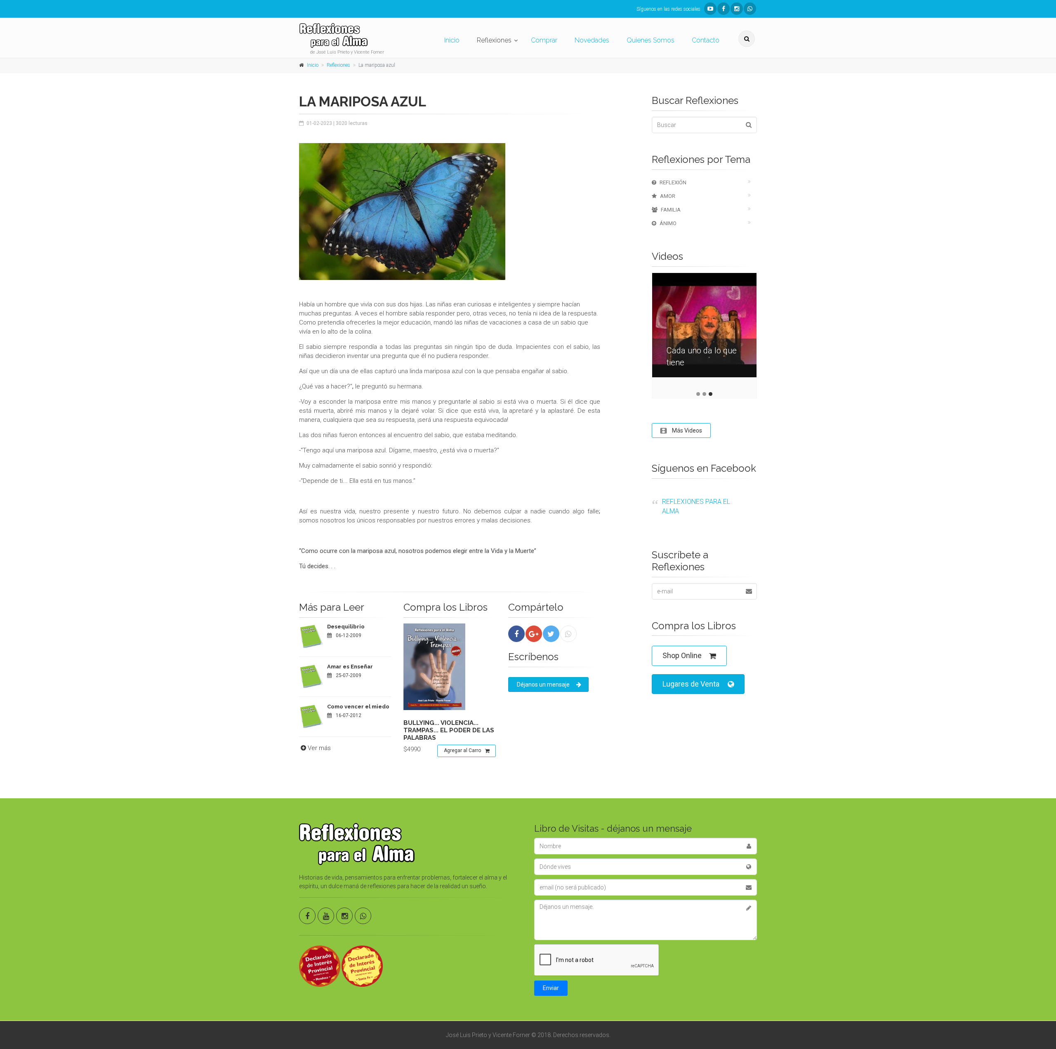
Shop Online (682, 655)
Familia (671, 210)
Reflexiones (494, 40)
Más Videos (686, 430)
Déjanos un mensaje (543, 684)
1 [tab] (698, 394)
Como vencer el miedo (358, 706)
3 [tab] (710, 394)
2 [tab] (704, 394)
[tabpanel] (704, 331)
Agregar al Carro (462, 750)
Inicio (452, 40)
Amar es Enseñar (350, 666)
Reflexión (673, 182)
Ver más (319, 748)
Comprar (544, 40)
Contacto (705, 40)
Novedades (592, 40)
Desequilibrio (346, 626)
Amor (667, 196)
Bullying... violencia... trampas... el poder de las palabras (448, 730)
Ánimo (668, 223)
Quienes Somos (650, 40)
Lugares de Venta (690, 684)
